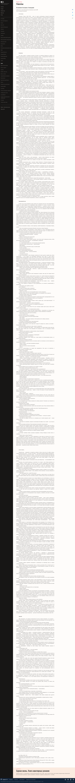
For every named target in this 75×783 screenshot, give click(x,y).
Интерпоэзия (3, 41)
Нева (2, 45)
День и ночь (3, 73)
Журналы (2, 12)
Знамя (2, 35)
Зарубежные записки (5, 75)
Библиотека (3, 10)
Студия (2, 100)
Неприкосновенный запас (6, 48)
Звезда (2, 29)
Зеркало (2, 31)
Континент (3, 78)
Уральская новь (4, 102)
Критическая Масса (5, 80)
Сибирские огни (4, 92)
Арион (2, 69)
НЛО (2, 50)
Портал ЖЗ (3, 109)
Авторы (2, 8)
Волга (2, 22)
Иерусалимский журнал (6, 37)
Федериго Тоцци (19, 1)
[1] (22, 13)
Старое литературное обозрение (5, 97)
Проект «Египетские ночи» (5, 107)
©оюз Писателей (4, 65)
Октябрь (2, 88)
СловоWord (3, 94)
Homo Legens (3, 67)
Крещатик (3, 43)
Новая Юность (4, 52)
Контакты (16, 779)
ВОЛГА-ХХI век (4, 71)
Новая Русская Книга (5, 84)
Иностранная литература (6, 39)
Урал (2, 60)
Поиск (2, 15)
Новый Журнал (4, 56)
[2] (45, 22)
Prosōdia (2, 18)
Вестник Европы (4, 20)
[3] (51, 454)
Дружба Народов (4, 27)
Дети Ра (2, 25)
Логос (2, 82)
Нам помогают (22, 779)
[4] (20, 633)
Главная (2, 6)
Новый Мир (3, 58)
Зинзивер (3, 33)
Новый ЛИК (3, 86)
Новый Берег (3, 54)
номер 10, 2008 (35, 9)
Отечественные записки (6, 90)
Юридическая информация (70, 781)
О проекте (11, 779)
